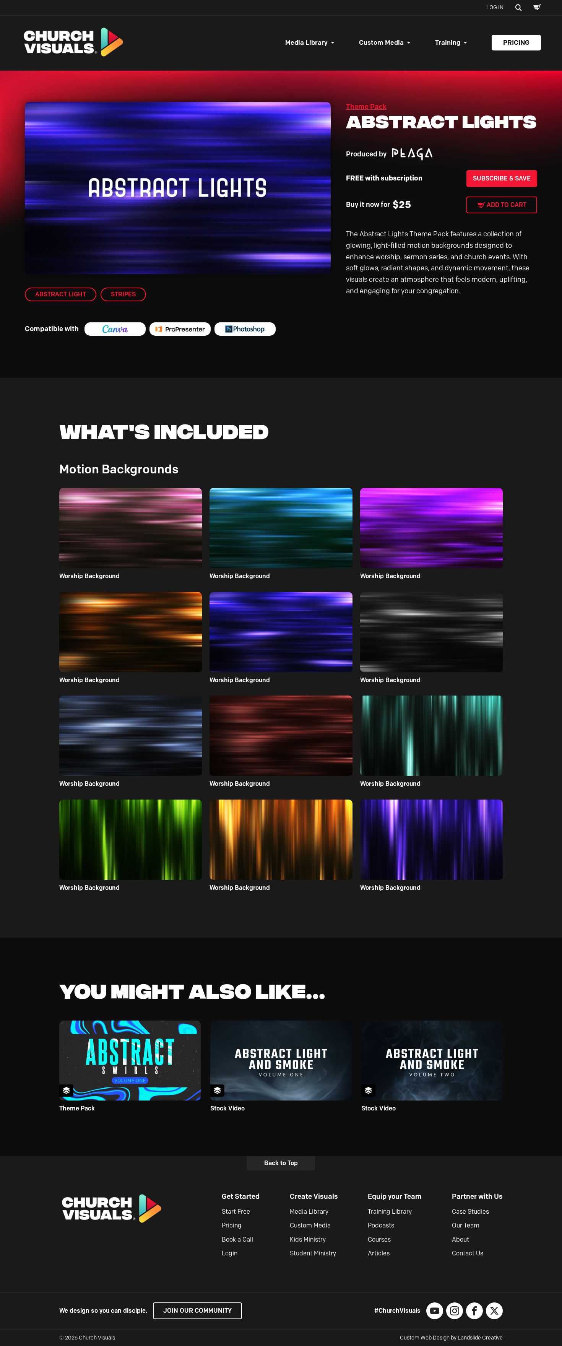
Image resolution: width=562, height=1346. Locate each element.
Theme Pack (366, 106)
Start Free (236, 1211)
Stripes (123, 294)
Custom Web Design (425, 1338)
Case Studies (470, 1211)
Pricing (516, 42)
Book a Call (237, 1239)
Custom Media (381, 42)
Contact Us (467, 1253)
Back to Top (281, 1163)
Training (447, 42)
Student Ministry (313, 1253)
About (460, 1239)
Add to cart (506, 204)
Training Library (390, 1211)
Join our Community (197, 1310)
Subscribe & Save (502, 178)
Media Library (306, 42)
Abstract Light (60, 294)
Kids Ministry (308, 1239)
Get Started (241, 1196)
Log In (495, 7)
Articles (379, 1253)
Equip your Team (395, 1196)
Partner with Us (477, 1196)
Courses (379, 1239)
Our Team (465, 1225)
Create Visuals (314, 1196)
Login (229, 1253)
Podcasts (381, 1225)
